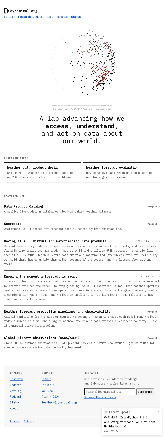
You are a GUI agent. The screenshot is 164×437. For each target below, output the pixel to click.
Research (16, 379)
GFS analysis (60, 109)
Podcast (15, 396)
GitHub (46, 379)
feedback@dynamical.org (59, 402)
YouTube (47, 391)
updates (38, 17)
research (24, 17)
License (15, 421)
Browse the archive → (100, 397)
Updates (15, 385)
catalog (9, 17)
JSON (56, 396)
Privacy (29, 421)
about (51, 17)
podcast (62, 17)
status (76, 17)
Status (15, 402)
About (14, 408)
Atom (45, 396)
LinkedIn (48, 385)
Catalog (15, 391)
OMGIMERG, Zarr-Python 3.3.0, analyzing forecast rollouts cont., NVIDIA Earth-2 (131, 422)
